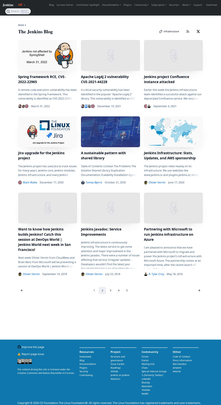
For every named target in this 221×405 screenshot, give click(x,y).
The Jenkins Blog (35, 31)
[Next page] (199, 290)
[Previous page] (22, 290)
